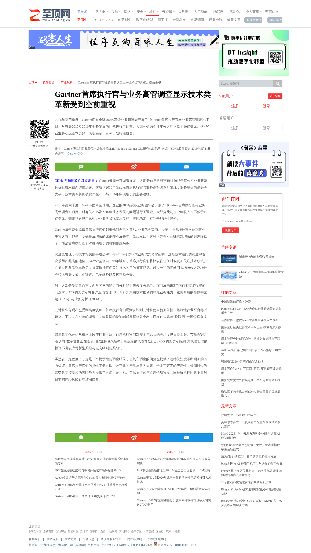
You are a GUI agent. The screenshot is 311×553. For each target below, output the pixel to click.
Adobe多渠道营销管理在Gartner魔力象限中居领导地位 (90, 477)
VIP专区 (275, 96)
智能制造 (73, 531)
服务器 (100, 12)
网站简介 (70, 539)
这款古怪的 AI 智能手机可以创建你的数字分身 (251, 463)
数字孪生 (136, 531)
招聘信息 (88, 539)
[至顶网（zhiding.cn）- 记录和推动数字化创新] (51, 15)
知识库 (274, 20)
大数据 (183, 12)
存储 (114, 12)
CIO (98, 20)
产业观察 (67, 82)
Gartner (72, 153)
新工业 (163, 20)
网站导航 (52, 539)
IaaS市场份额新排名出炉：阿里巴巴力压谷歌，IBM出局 (173, 470)
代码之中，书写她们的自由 (239, 415)
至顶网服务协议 (110, 539)
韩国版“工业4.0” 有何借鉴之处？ (242, 361)
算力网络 (124, 531)
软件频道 (49, 82)
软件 (152, 12)
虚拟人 (103, 531)
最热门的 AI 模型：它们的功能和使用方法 (248, 456)
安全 (140, 12)
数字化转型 (144, 20)
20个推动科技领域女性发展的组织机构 (246, 482)
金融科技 (179, 20)
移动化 (235, 12)
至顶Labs (271, 12)
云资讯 (167, 12)
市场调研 (197, 20)
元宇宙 (94, 531)
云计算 (84, 531)
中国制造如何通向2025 (236, 301)
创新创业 (124, 20)
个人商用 (252, 12)
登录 (266, 106)
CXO (109, 20)
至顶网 (33, 82)
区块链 (160, 531)
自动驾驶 (61, 531)
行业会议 (215, 20)
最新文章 (234, 20)
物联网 (218, 12)
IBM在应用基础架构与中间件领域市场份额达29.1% (88, 470)
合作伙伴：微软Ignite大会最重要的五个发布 (249, 320)
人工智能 (201, 12)
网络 (127, 12)
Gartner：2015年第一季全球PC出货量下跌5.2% (85, 496)
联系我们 (34, 539)
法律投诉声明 (157, 539)
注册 (235, 106)
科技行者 (253, 20)
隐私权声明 (134, 539)
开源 (168, 531)
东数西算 (48, 531)
